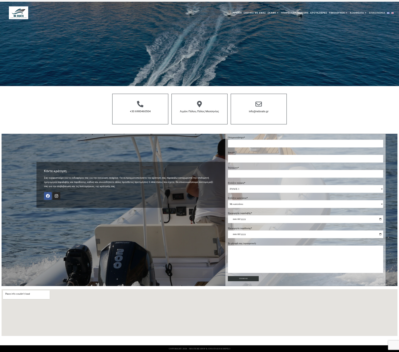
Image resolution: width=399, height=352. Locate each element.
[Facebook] (48, 196)
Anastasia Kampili (219, 348)
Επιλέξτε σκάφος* (236, 183)
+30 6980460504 (140, 111)
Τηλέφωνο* (233, 167)
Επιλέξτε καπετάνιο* (238, 198)
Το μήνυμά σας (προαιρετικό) (242, 243)
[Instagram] (56, 196)
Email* (231, 152)
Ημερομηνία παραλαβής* (240, 213)
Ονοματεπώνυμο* (236, 137)
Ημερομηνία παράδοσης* (240, 228)
